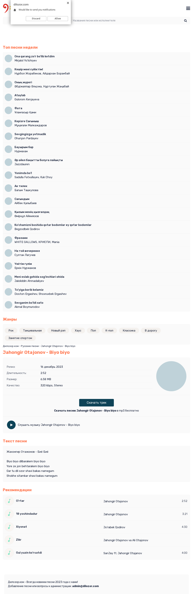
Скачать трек (96, 402)
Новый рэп (58, 330)
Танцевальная (32, 330)
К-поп (109, 330)
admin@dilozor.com (85, 586)
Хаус (78, 330)
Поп (93, 330)
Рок (11, 330)
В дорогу (151, 330)
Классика (129, 330)
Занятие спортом (20, 338)
